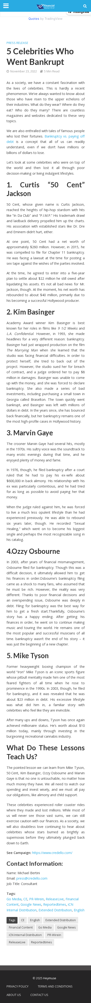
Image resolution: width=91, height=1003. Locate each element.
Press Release (17, 43)
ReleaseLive (55, 899)
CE (25, 899)
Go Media (14, 899)
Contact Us (39, 995)
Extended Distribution (55, 910)
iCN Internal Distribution (25, 935)
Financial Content (21, 927)
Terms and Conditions (55, 986)
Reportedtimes (54, 904)
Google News (31, 904)
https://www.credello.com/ (52, 852)
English (79, 910)
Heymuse (49, 978)
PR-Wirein (36, 899)
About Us (14, 995)
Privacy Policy (17, 986)
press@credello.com (31, 878)
